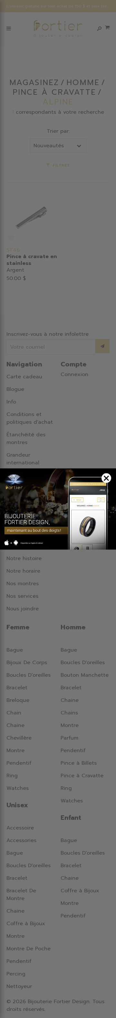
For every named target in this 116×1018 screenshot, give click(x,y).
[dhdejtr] (58, 509)
